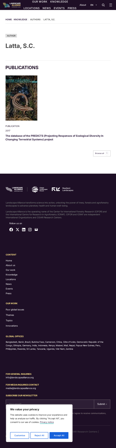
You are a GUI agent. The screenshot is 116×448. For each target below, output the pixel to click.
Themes (10, 315)
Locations (11, 279)
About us (10, 265)
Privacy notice (47, 422)
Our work (10, 270)
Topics (9, 320)
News (9, 284)
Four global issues (15, 309)
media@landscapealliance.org (21, 388)
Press (8, 293)
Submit (101, 404)
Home (9, 260)
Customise (19, 435)
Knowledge (20, 19)
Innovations (12, 325)
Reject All (39, 435)
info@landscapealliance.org (20, 377)
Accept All (59, 435)
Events (9, 288)
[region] (39, 423)
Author (11, 35)
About (83, 4)
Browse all (101, 153)
